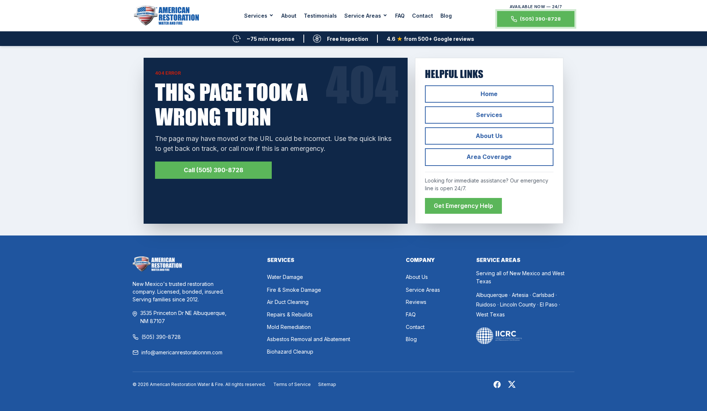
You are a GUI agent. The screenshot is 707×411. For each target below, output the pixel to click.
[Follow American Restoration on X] (512, 385)
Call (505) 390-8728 (213, 170)
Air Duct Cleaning (288, 302)
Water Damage (285, 277)
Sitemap (327, 384)
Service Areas (423, 290)
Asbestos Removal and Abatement (308, 339)
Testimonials (320, 16)
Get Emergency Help (463, 205)
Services (489, 114)
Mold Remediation (289, 327)
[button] (259, 16)
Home (489, 94)
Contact (422, 16)
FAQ (400, 16)
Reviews (416, 302)
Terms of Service (292, 384)
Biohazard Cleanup (290, 351)
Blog (446, 16)
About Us (489, 135)
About (288, 16)
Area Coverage (489, 156)
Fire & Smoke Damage (294, 290)
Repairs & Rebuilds (290, 314)
